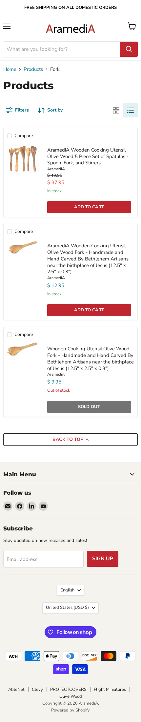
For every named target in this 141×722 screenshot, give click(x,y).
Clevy (37, 689)
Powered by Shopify (70, 710)
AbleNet (16, 689)
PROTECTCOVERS (68, 689)
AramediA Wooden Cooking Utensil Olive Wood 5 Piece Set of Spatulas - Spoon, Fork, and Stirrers (88, 156)
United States (67, 607)
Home (9, 69)
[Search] (129, 49)
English (67, 590)
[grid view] (116, 110)
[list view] (130, 110)
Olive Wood (70, 696)
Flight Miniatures (110, 689)
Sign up (102, 558)
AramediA (56, 169)
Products (33, 69)
